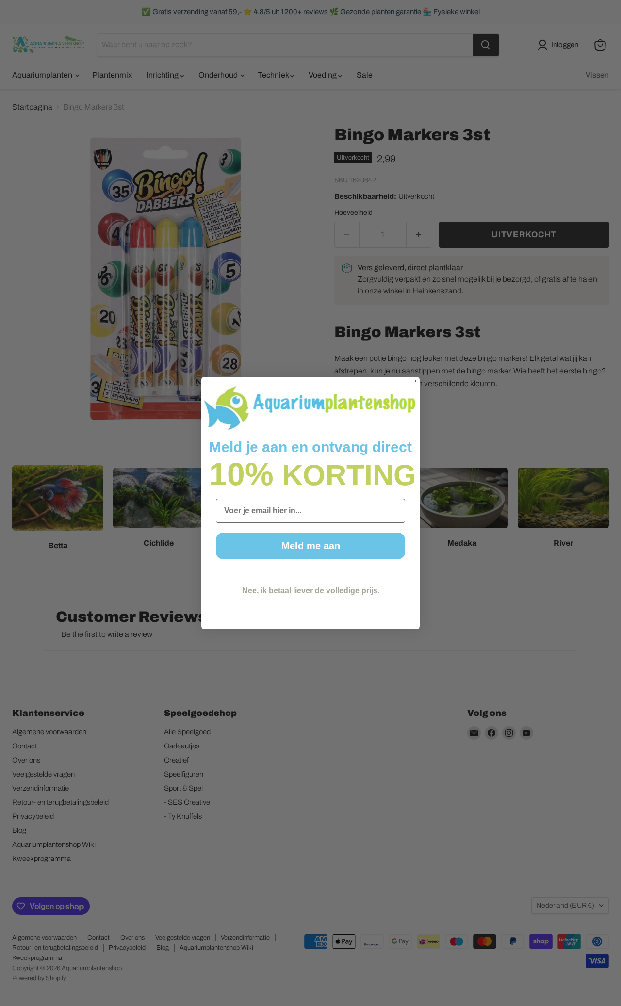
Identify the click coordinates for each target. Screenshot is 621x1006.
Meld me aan (310, 545)
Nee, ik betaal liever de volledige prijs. (310, 590)
